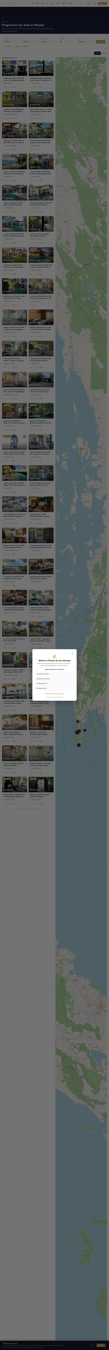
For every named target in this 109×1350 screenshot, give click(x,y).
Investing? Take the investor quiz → (55, 693)
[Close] (72, 653)
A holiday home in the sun (43, 678)
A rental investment (42, 683)
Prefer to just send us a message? (54, 697)
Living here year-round (43, 674)
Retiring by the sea (41, 688)
